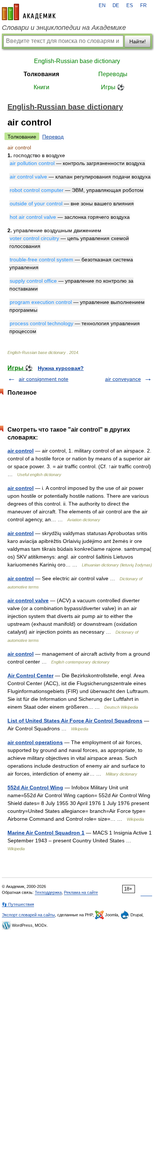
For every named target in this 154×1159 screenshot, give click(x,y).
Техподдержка (48, 892)
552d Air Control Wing (35, 787)
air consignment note (43, 379)
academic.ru (29, 12)
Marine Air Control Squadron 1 (45, 833)
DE (116, 5)
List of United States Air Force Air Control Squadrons (74, 721)
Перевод (53, 137)
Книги (41, 87)
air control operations (35, 742)
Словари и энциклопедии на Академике (64, 27)
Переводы (112, 74)
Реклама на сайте (81, 892)
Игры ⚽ (112, 87)
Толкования (41, 74)
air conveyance (123, 379)
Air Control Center (30, 675)
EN (102, 5)
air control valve (28, 600)
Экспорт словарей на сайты (28, 915)
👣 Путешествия (18, 904)
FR (143, 5)
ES (129, 5)
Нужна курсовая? (61, 368)
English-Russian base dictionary (77, 61)
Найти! (137, 41)
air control (20, 451)
